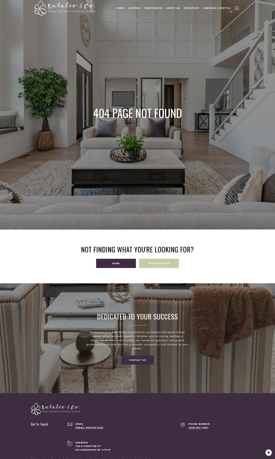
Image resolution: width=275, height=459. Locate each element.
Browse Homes (159, 263)
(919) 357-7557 (198, 427)
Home (116, 263)
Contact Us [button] (137, 360)
